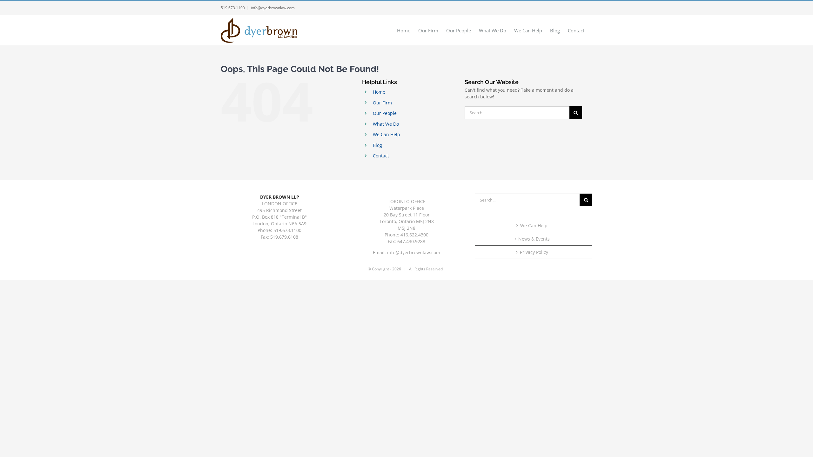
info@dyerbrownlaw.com (273, 7)
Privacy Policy (534, 252)
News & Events (534, 239)
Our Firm (382, 103)
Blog (377, 145)
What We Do (386, 124)
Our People (385, 113)
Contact (381, 156)
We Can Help (386, 134)
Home (379, 92)
